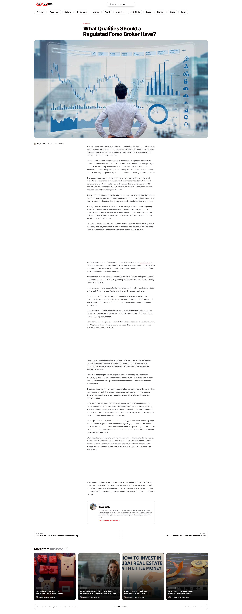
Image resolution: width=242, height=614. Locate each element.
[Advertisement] (121, 247)
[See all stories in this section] (66, 549)
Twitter (195, 607)
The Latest (40, 12)
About (71, 607)
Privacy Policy (53, 607)
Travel (107, 12)
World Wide (120, 12)
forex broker (145, 262)
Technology (54, 12)
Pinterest (202, 607)
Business (68, 12)
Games (148, 12)
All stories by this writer (108, 520)
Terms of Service (42, 607)
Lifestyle (96, 12)
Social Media (135, 12)
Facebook (188, 607)
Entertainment (82, 12)
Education (160, 12)
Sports (183, 12)
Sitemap (77, 607)
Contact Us (63, 607)
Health (172, 12)
